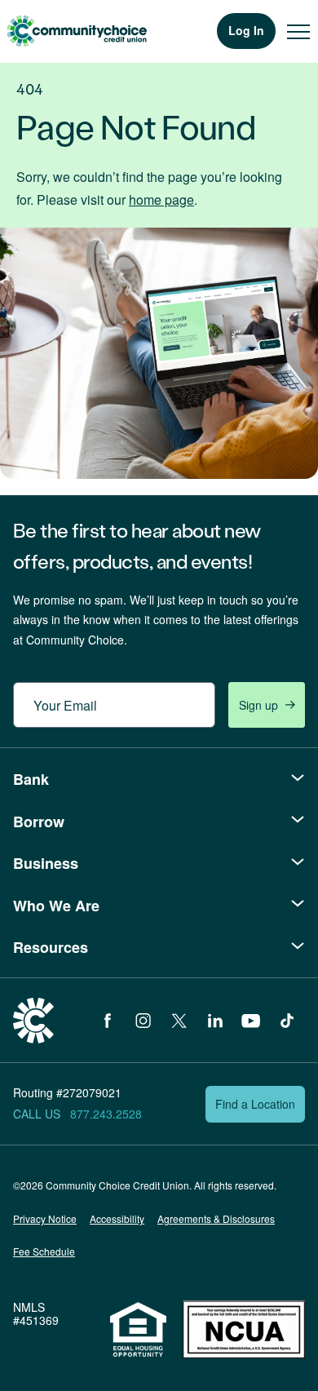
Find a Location (255, 1104)
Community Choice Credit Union (77, 31)
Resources (50, 947)
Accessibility (117, 1218)
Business (45, 863)
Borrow (38, 821)
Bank (31, 779)
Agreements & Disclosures (216, 1218)
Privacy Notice (45, 1218)
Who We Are (56, 905)
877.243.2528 (106, 1113)
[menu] (298, 31)
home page (161, 199)
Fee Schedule (44, 1251)
